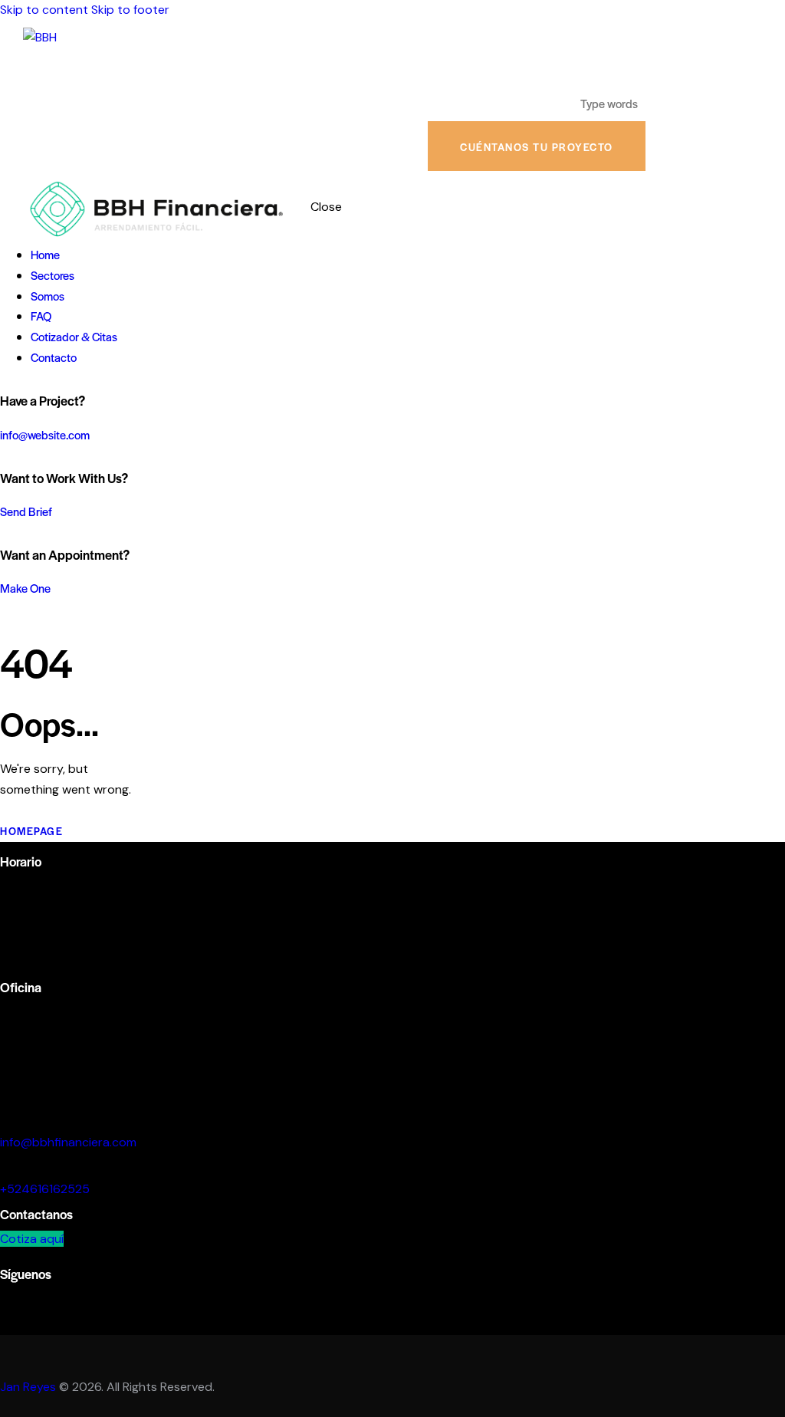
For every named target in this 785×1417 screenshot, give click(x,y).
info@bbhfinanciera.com (68, 1142)
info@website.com (45, 434)
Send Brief (26, 511)
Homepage (31, 831)
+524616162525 (45, 1189)
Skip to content (44, 10)
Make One (25, 588)
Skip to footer (130, 10)
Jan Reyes (28, 1387)
